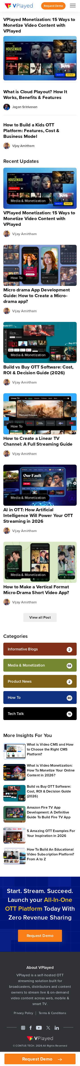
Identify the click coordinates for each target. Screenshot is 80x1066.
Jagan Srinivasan (24, 107)
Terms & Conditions (52, 1013)
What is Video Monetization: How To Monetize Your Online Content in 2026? (51, 770)
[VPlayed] (18, 5)
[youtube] (39, 1027)
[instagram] (23, 1027)
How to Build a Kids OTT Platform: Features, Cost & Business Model (31, 130)
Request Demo (38, 1059)
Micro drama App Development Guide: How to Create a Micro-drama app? (36, 295)
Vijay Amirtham (23, 145)
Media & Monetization (28, 200)
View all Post (40, 617)
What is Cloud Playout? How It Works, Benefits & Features (35, 94)
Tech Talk (16, 713)
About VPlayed (40, 967)
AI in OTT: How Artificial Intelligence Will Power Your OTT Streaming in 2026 (38, 515)
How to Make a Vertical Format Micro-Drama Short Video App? (36, 589)
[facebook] (31, 1027)
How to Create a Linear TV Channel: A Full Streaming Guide (37, 441)
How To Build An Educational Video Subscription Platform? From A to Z (50, 854)
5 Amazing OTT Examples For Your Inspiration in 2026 (51, 833)
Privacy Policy (23, 1013)
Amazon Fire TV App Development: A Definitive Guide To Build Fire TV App (48, 812)
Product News (20, 681)
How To (16, 277)
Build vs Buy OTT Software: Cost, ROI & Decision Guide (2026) (38, 369)
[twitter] (48, 1027)
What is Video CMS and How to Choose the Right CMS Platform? (50, 749)
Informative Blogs (23, 649)
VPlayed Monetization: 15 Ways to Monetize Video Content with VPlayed (39, 218)
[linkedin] (57, 1027)
